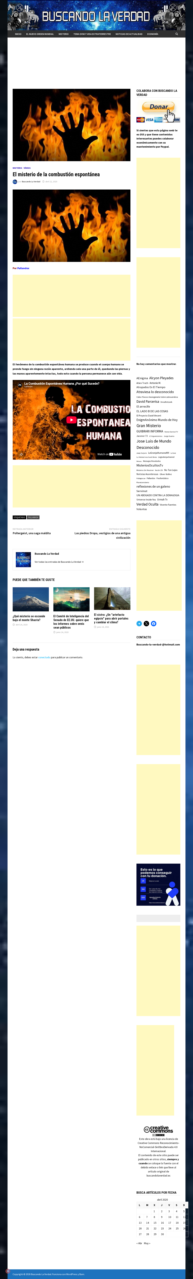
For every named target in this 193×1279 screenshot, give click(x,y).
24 (169, 1228)
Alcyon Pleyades (161, 378)
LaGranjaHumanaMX (158, 452)
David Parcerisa (147, 401)
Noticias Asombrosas (147, 474)
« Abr (139, 1243)
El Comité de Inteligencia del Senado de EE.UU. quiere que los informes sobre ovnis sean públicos (71, 621)
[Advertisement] (96, 60)
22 (155, 1228)
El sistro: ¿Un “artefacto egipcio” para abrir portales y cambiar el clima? (111, 618)
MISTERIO (64, 33)
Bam (81, 1274)
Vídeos (27, 168)
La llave (173, 453)
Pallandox (33, 517)
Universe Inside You (146, 499)
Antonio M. (155, 383)
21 (147, 1228)
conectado (44, 657)
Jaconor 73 (142, 436)
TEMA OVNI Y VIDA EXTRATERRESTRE (92, 33)
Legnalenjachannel (166, 457)
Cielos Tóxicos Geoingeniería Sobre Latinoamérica (157, 397)
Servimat (141, 491)
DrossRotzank (166, 402)
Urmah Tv (162, 499)
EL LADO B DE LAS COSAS (152, 411)
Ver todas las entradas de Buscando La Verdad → (59, 561)
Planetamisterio (142, 482)
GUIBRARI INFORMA (149, 431)
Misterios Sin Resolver (145, 470)
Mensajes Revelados (152, 461)
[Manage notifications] (7, 1271)
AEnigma (142, 378)
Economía (152, 33)
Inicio (18, 33)
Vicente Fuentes (168, 504)
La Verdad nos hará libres (146, 457)
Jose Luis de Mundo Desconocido (153, 444)
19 (184, 1222)
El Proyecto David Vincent (148, 415)
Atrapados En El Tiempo (150, 387)
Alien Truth (142, 382)
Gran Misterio (148, 425)
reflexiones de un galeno (153, 486)
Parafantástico (163, 478)
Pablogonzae (140, 478)
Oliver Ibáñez (166, 474)
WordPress (71, 1274)
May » (147, 1243)
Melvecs (139, 461)
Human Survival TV (171, 432)
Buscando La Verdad (31, 181)
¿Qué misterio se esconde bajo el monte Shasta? (29, 618)
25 (177, 1228)
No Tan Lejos (170, 470)
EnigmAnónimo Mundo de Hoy (157, 420)
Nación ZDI (159, 470)
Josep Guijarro (141, 453)
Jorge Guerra (169, 436)
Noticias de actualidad (129, 33)
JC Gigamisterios (155, 436)
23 (162, 1228)
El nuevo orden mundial (40, 33)
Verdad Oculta (147, 504)
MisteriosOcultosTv (149, 465)
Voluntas (141, 509)
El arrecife (143, 406)
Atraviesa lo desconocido (155, 392)
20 (140, 1228)
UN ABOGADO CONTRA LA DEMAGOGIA (157, 495)
